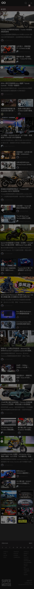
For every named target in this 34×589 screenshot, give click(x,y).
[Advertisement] (17, 18)
